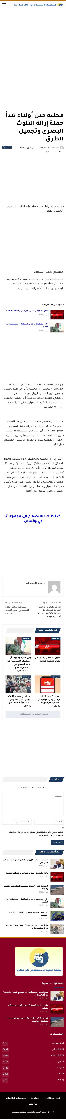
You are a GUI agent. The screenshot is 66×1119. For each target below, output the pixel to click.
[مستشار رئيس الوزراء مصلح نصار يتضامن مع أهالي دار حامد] (57, 864)
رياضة (61, 1080)
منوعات (60, 1068)
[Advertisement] (41, 32)
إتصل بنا (35, 1098)
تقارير (61, 1062)
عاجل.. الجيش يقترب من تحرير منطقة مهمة (27, 311)
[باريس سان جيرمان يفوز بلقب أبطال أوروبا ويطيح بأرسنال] (57, 916)
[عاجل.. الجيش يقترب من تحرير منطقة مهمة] (57, 314)
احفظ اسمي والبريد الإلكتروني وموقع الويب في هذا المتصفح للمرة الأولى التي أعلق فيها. (35, 834)
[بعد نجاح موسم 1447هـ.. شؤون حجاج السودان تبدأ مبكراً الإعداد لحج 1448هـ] (18, 684)
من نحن (33, 1104)
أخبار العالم (58, 1049)
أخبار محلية (7, 147)
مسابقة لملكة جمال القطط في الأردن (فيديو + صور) (17, 610)
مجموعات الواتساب (16, 1098)
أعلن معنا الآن (52, 1098)
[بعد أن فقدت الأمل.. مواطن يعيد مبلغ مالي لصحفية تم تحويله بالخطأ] (47, 684)
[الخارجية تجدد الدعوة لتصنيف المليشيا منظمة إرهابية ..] (57, 890)
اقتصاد (60, 1074)
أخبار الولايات (57, 1055)
